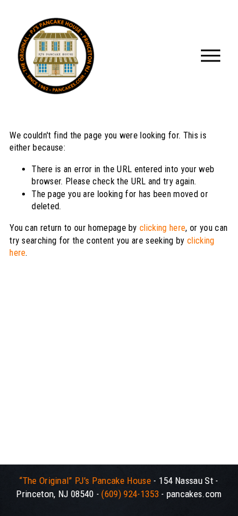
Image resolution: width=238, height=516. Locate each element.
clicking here (162, 228)
